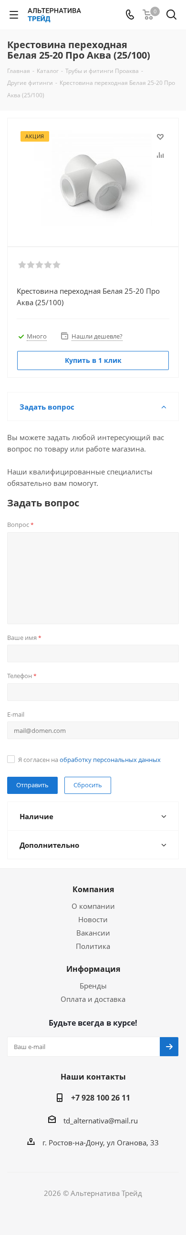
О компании (93, 906)
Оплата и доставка (93, 999)
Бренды (93, 985)
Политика (93, 946)
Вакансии (93, 932)
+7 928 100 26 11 (100, 1097)
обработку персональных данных (110, 759)
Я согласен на (89, 759)
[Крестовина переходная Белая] (93, 178)
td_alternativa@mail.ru (100, 1120)
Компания (93, 889)
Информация (93, 969)
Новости (93, 919)
